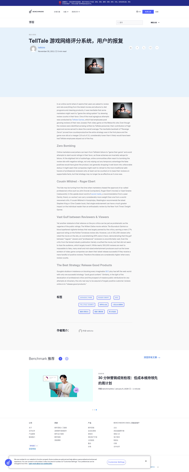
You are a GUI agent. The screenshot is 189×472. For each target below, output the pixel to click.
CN (139, 12)
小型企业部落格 (118, 304)
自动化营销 (92, 431)
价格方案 (57, 12)
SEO (107, 271)
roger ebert (103, 297)
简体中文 (152, 467)
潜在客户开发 (92, 437)
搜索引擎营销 (98, 312)
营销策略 (101, 373)
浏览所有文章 (151, 357)
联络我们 (32, 437)
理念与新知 (32, 34)
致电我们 (32, 446)
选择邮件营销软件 (60, 431)
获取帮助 (32, 449)
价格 (89, 447)
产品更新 (32, 434)
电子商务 (117, 437)
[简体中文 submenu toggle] (158, 467)
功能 (64, 12)
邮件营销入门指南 (60, 428)
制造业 (116, 440)
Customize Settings (116, 462)
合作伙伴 (32, 431)
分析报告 (91, 440)
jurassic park (86, 297)
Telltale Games (78, 120)
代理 (115, 443)
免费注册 (148, 12)
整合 (89, 443)
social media (96, 194)
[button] (60, 358)
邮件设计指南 (59, 434)
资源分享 (75, 12)
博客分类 (154, 22)
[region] (79, 462)
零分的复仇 (112, 312)
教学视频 (57, 437)
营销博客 (57, 440)
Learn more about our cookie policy (40, 463)
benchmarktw (108, 389)
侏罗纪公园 (103, 304)
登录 (156, 12)
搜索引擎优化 (84, 312)
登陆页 (90, 434)
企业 (115, 428)
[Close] (146, 461)
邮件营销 (91, 428)
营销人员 (117, 434)
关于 (30, 428)
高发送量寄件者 (119, 431)
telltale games (87, 304)
